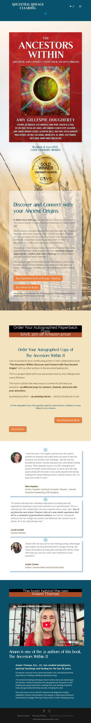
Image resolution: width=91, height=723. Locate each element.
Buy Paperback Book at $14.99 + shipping (38, 278)
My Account (23, 716)
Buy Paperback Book (68, 420)
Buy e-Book (18, 429)
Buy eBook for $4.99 (27, 287)
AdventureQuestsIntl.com (45, 719)
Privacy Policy (39, 716)
